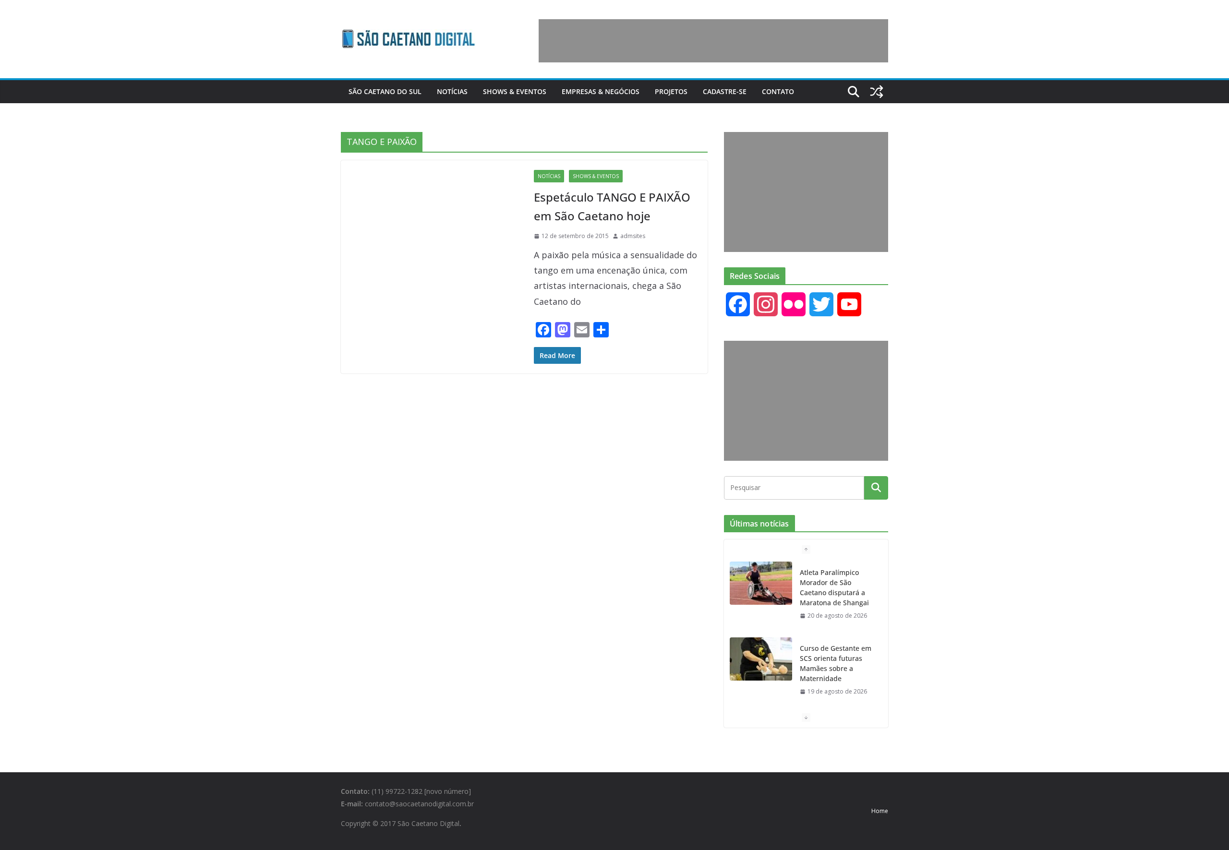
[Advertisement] (713, 40)
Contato (778, 91)
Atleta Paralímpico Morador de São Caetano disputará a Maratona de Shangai (834, 587)
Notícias (452, 91)
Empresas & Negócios (600, 91)
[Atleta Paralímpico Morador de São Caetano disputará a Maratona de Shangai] (761, 583)
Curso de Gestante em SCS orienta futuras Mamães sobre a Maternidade (835, 663)
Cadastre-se (725, 91)
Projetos (671, 91)
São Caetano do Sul (385, 91)
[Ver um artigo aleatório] (876, 91)
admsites (632, 236)
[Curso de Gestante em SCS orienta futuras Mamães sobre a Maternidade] (761, 659)
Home (879, 811)
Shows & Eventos (514, 91)
